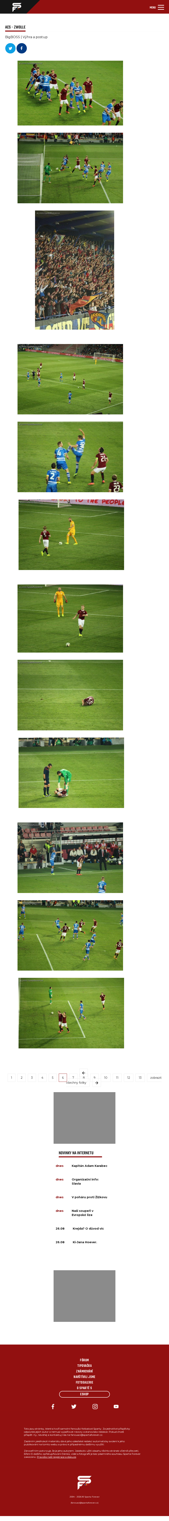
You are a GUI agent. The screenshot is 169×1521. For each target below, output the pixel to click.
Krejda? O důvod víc (88, 1228)
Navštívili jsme (84, 1377)
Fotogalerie (84, 1382)
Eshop (84, 1394)
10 (105, 1078)
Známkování (84, 1371)
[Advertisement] (84, 1118)
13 (140, 1078)
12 (128, 1078)
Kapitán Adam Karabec (89, 1166)
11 (117, 1078)
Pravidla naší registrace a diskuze (56, 1456)
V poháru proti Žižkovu (89, 1197)
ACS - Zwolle (15, 27)
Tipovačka (84, 1366)
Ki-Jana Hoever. (85, 1242)
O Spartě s (84, 1388)
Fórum (84, 1360)
